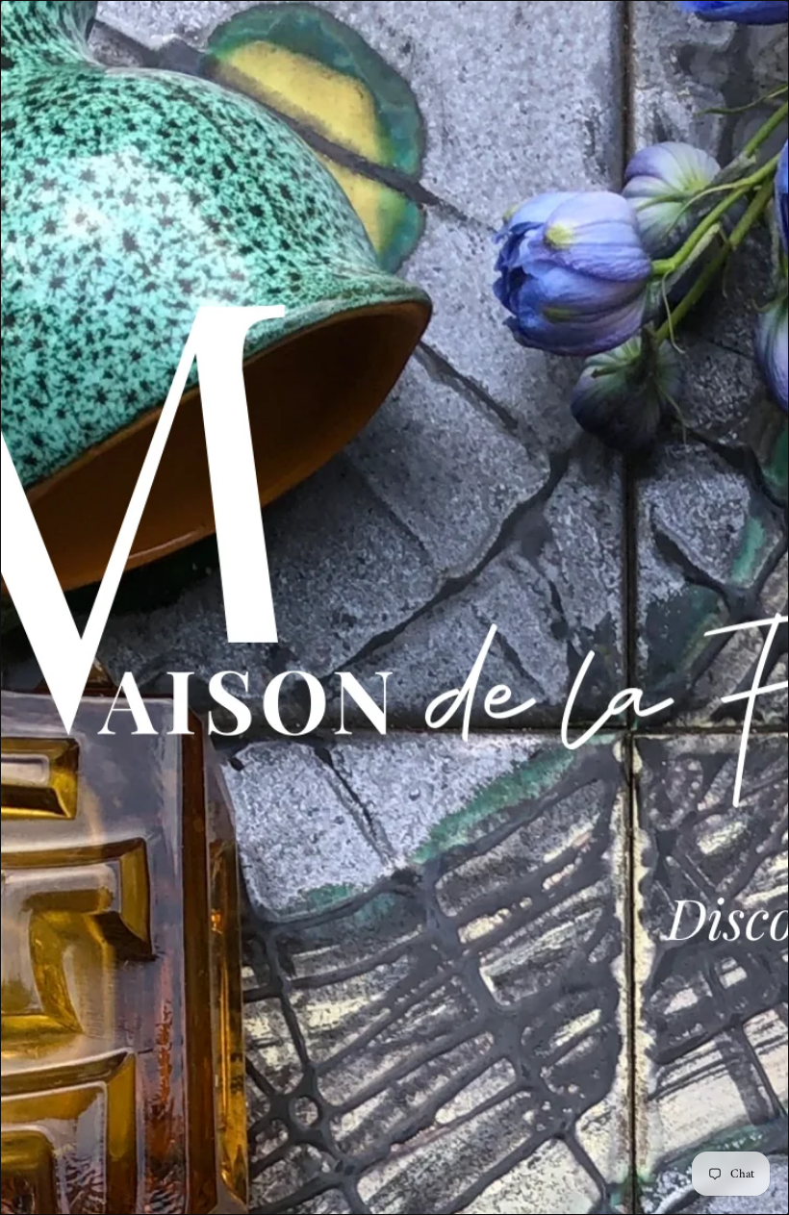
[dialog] (394, 607)
